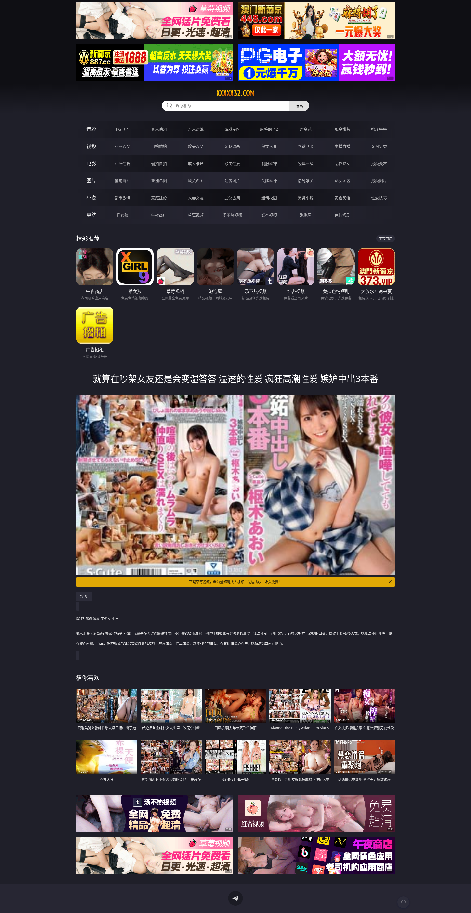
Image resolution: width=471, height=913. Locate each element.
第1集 (83, 596)
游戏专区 (232, 129)
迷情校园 (269, 198)
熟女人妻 (269, 146)
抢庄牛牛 (379, 129)
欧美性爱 (232, 163)
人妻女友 (196, 198)
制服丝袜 (269, 163)
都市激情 (122, 198)
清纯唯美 (306, 180)
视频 (91, 146)
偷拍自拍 (159, 163)
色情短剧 (342, 215)
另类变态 (379, 163)
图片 (91, 180)
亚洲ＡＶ (122, 146)
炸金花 (306, 129)
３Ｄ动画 (232, 146)
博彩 (91, 129)
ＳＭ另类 (379, 146)
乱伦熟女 (342, 163)
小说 (91, 197)
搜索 (299, 105)
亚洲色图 (159, 180)
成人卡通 (196, 163)
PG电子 (122, 129)
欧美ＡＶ (196, 146)
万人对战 (196, 129)
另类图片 (379, 180)
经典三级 (306, 163)
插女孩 (122, 215)
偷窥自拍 (122, 180)
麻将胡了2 (269, 129)
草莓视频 (196, 215)
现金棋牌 (342, 129)
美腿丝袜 (269, 180)
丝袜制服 (306, 146)
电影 (91, 163)
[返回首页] (403, 902)
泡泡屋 (306, 215)
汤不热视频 (232, 215)
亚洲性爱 (122, 163)
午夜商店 (159, 215)
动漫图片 (232, 180)
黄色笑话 (342, 198)
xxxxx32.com (235, 93)
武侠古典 (232, 198)
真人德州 (159, 129)
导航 (91, 215)
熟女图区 (342, 180)
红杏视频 (269, 215)
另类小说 (306, 198)
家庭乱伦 (159, 198)
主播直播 (342, 146)
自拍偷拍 (159, 146)
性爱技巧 (379, 198)
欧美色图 (196, 180)
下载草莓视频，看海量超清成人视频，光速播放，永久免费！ (235, 581)
